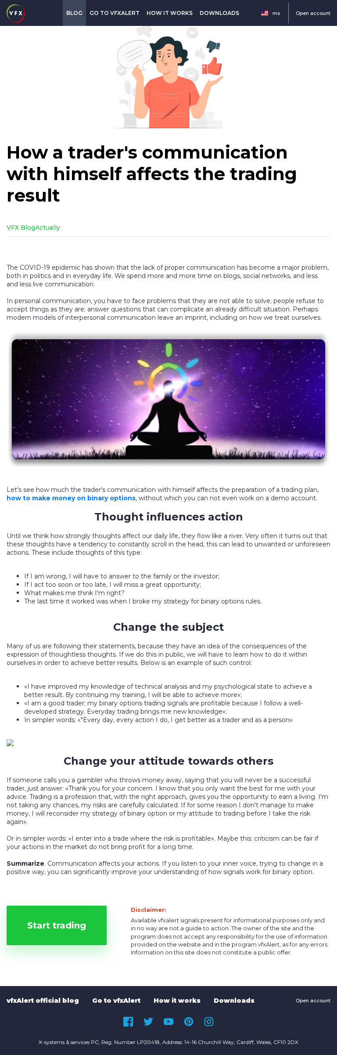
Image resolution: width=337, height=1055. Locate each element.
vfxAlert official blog (43, 1000)
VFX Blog (21, 227)
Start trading (56, 925)
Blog (74, 13)
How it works (170, 13)
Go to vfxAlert (115, 13)
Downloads (219, 13)
